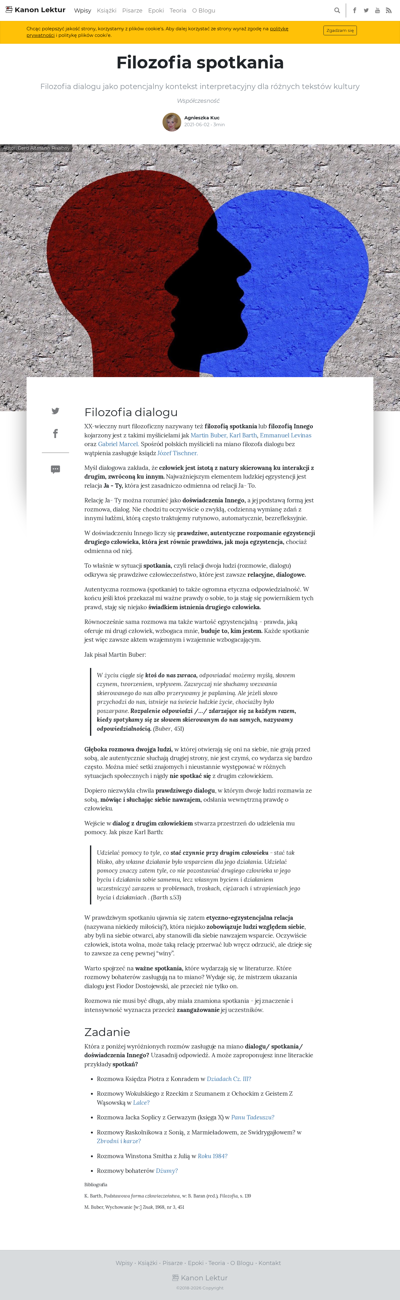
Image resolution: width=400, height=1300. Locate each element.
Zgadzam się (340, 30)
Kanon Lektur (39, 9)
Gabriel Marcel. (118, 444)
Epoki (156, 10)
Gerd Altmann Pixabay (44, 148)
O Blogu (203, 10)
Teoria (178, 10)
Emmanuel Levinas (286, 435)
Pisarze (132, 10)
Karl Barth (243, 435)
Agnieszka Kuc (202, 118)
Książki (107, 10)
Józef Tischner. (178, 453)
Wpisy (82, 10)
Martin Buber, (209, 435)
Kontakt (269, 1263)
